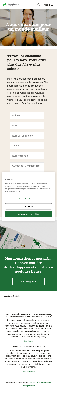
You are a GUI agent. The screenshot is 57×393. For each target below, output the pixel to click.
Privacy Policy (35, 382)
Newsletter (28, 341)
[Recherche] (38, 4)
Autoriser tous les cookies (28, 214)
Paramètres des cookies (28, 199)
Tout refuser (28, 206)
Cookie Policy (46, 382)
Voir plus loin (28, 371)
